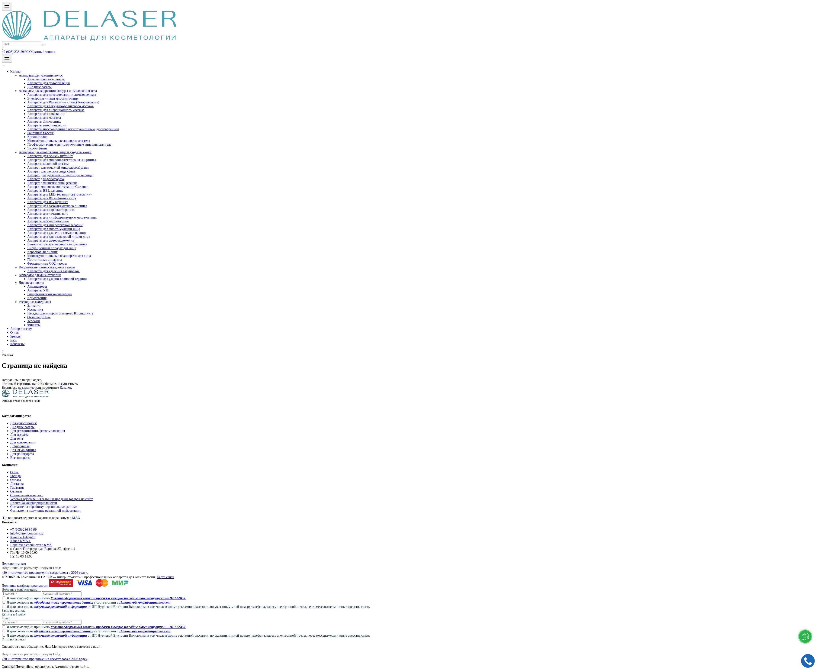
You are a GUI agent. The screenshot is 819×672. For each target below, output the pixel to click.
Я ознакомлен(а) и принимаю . (96, 598)
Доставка (17, 483)
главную (28, 387)
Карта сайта (165, 577)
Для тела (16, 438)
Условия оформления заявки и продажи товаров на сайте (51, 499)
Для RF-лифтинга (23, 450)
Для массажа (19, 434)
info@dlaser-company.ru (27, 533)
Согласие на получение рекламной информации (45, 510)
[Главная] (89, 39)
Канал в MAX (20, 541)
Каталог (65, 387)
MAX (76, 518)
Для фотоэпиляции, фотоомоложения (37, 431)
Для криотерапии (23, 442)
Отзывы (16, 491)
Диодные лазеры (22, 427)
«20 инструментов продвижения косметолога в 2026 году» (44, 572)
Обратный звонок (42, 52)
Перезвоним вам (14, 563)
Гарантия (17, 487)
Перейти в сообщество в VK (31, 545)
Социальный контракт (26, 495)
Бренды (15, 476)
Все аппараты (20, 457)
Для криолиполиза (23, 423)
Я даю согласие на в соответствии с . (89, 602)
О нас (14, 472)
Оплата (15, 480)
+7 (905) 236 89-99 (23, 529)
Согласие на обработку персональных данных (43, 506)
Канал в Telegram (22, 537)
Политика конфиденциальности (33, 503)
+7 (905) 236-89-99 (15, 52)
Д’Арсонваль (19, 446)
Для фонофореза (22, 454)
